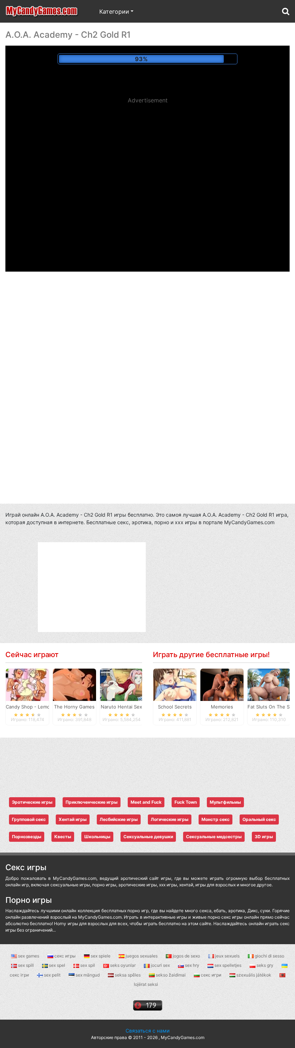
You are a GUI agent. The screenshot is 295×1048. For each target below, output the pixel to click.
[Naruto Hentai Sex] (121, 684)
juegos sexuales (141, 956)
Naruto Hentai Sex (121, 707)
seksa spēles (128, 975)
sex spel (57, 965)
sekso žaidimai (171, 975)
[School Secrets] (174, 684)
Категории (114, 11)
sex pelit (52, 975)
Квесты (62, 836)
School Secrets (175, 707)
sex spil (87, 965)
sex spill (26, 965)
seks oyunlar (123, 965)
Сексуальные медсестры (214, 836)
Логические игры (170, 819)
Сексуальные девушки (148, 836)
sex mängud (87, 975)
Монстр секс (215, 819)
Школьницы (97, 836)
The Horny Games (74, 707)
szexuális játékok (253, 975)
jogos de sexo (186, 956)
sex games (28, 956)
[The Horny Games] (74, 684)
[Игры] (42, 11)
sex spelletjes (227, 965)
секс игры (65, 956)
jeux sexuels (227, 956)
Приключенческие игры (91, 802)
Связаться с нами (147, 1031)
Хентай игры (73, 819)
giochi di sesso (269, 956)
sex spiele (101, 956)
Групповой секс (29, 819)
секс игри (211, 975)
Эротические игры (32, 802)
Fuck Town (185, 802)
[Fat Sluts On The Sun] (269, 684)
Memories (222, 707)
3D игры (264, 836)
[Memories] (222, 684)
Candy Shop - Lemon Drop (35, 707)
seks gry (264, 965)
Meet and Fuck (146, 802)
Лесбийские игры (119, 819)
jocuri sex (160, 965)
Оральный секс (259, 819)
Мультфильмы (225, 802)
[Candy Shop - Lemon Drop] (27, 684)
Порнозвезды (26, 836)
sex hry (192, 965)
